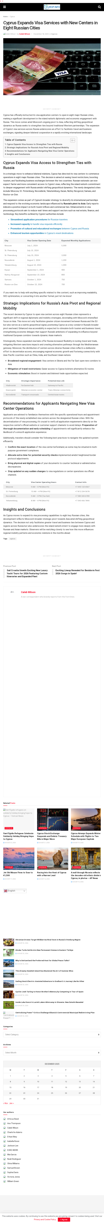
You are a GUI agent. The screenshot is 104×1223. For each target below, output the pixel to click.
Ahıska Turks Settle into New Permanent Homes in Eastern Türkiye (44, 950)
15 (10, 1087)
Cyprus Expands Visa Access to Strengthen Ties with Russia (34, 144)
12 (66, 1082)
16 (24, 1087)
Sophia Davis (12, 1172)
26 (66, 1093)
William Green (13, 1181)
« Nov (5, 1103)
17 (38, 1087)
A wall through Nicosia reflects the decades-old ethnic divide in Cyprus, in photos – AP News (86, 875)
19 (66, 1087)
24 (38, 1093)
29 (10, 1099)
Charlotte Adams (14, 1132)
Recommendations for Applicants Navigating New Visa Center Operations (40, 151)
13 (80, 1082)
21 (94, 1087)
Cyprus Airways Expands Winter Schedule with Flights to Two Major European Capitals (85, 836)
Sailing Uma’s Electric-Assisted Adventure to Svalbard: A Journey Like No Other (49, 981)
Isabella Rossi (13, 1141)
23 (24, 1093)
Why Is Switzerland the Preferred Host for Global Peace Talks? (42, 961)
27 (80, 1093)
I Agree (64, 1220)
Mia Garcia (11, 1154)
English (11, 891)
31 (38, 1099)
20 (80, 1087)
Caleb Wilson (24, 34)
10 (38, 1082)
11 (52, 1082)
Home (5, 17)
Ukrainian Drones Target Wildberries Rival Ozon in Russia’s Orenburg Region (47, 940)
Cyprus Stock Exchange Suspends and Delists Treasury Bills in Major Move (51, 836)
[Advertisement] (52, 102)
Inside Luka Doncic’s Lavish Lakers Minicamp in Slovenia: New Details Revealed (49, 1002)
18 (52, 1087)
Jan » (11, 1103)
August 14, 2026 (77, 882)
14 (94, 1082)
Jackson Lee (12, 1146)
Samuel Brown (13, 1168)
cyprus (12, 539)
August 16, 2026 (44, 879)
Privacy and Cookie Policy (45, 1219)
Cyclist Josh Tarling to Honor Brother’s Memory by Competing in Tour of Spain (49, 992)
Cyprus (12, 17)
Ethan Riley (12, 1137)
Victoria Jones (13, 1177)
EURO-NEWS (12, 1150)
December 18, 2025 (41, 34)
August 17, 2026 (10, 879)
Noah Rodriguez (14, 1159)
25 (52, 1093)
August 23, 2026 (10, 842)
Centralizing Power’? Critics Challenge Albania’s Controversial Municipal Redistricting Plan (55, 1013)
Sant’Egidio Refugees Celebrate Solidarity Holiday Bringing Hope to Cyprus (18, 836)
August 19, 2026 (77, 842)
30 (24, 1099)
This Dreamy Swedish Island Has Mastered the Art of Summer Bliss (44, 971)
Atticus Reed (13, 1119)
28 (94, 1093)
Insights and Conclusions (18, 154)
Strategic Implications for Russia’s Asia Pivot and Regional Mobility (38, 147)
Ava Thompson (14, 1123)
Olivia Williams (13, 1163)
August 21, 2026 (44, 842)
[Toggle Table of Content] (71, 140)
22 (10, 1093)
